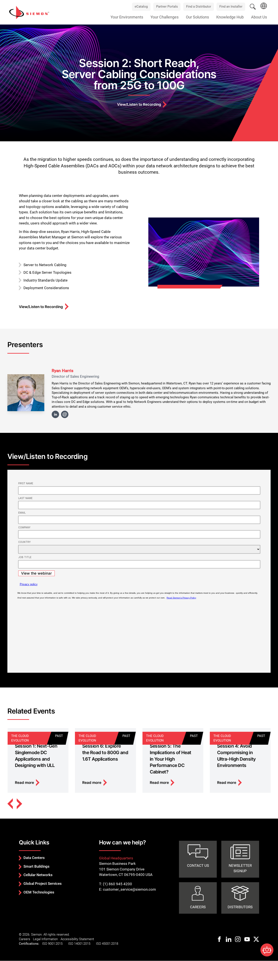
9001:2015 (55, 944)
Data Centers (34, 858)
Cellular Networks (38, 875)
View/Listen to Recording (139, 104)
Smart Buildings (36, 866)
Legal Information (45, 939)
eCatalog (141, 6)
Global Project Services (42, 883)
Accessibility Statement (77, 939)
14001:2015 (82, 944)
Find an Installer (230, 6)
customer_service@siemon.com (129, 889)
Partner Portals (167, 6)
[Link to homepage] (29, 12)
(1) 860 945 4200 (117, 884)
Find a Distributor (198, 6)
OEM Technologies (38, 892)
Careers (24, 939)
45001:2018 (110, 944)
